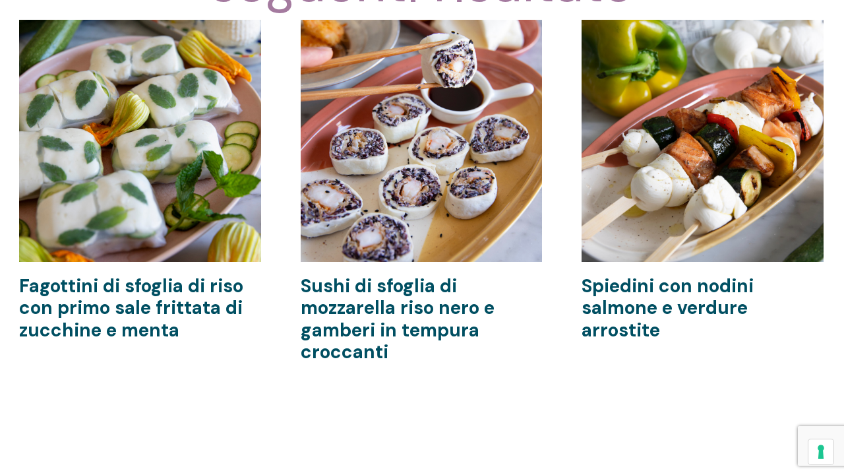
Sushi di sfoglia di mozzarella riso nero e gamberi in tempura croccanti (398, 319)
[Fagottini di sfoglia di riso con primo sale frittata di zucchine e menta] (140, 29)
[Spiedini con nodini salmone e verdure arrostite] (703, 29)
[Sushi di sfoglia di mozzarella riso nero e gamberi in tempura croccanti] (422, 29)
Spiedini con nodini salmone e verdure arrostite (668, 308)
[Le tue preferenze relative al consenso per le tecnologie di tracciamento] (820, 451)
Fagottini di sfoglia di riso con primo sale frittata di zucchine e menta (131, 308)
